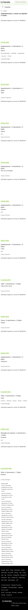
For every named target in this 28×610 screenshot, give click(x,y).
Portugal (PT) (23, 575)
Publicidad (20, 587)
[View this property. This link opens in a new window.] (14, 30)
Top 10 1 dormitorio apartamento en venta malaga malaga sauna (6, 509)
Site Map (3, 595)
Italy (5, 575)
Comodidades (4, 587)
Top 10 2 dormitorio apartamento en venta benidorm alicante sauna (7, 515)
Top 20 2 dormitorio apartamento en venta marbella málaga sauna (7, 561)
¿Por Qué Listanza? (5, 585)
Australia (3, 570)
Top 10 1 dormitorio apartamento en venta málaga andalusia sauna (7, 549)
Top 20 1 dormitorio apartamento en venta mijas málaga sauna (6, 543)
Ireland (24, 572)
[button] (14, 7)
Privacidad (14, 592)
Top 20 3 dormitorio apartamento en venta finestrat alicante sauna (7, 555)
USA (17, 580)
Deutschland (17, 570)
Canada (11, 570)
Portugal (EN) (16, 575)
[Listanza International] (7, 601)
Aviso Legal (8, 592)
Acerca (2, 592)
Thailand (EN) (22, 577)
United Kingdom (11, 580)
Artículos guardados (20, 2)
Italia (2, 575)
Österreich (9, 575)
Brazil (7, 570)
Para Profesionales (12, 587)
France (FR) (10, 572)
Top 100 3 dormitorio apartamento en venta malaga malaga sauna (6, 521)
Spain (9, 577)
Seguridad (20, 592)
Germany (16, 572)
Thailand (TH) (14, 577)
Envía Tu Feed (4, 590)
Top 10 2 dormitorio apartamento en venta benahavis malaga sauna (7, 503)
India (20, 572)
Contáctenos (9, 595)
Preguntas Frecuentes (16, 585)
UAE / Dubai (4, 580)
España (22, 570)
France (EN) (4, 572)
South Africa (4, 577)
